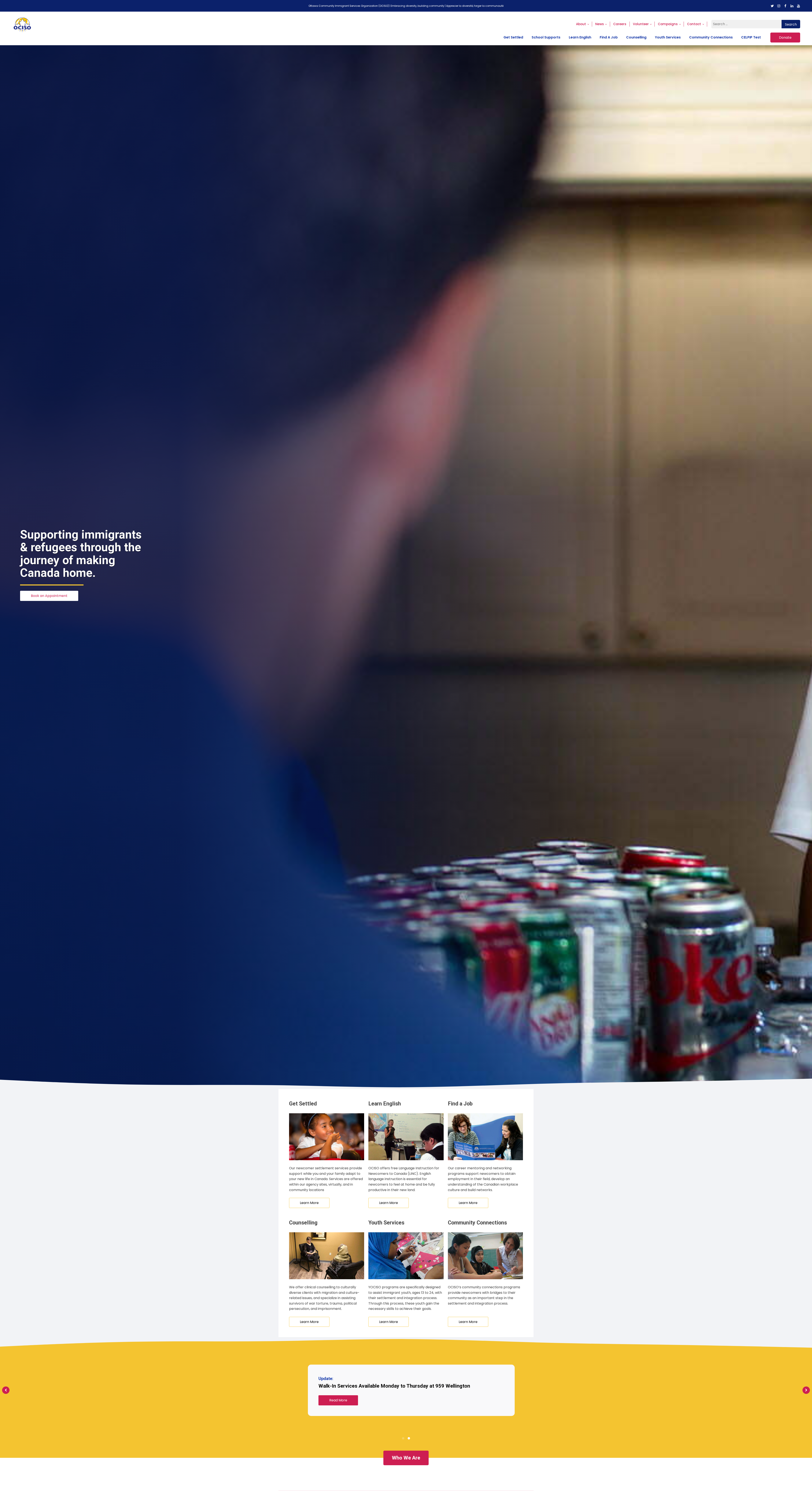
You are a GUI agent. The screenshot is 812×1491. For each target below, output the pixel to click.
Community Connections (711, 37)
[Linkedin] (792, 6)
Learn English (580, 37)
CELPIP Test (751, 37)
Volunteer (641, 24)
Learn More (309, 1202)
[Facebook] (785, 6)
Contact (694, 24)
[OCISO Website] (22, 28)
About (581, 24)
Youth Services (668, 37)
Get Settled (513, 37)
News (599, 24)
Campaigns (668, 24)
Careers (619, 24)
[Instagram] (778, 6)
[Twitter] (772, 6)
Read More (338, 1400)
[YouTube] (798, 6)
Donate (785, 37)
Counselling (636, 37)
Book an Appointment (49, 595)
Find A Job (609, 37)
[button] (403, 1438)
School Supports (546, 37)
